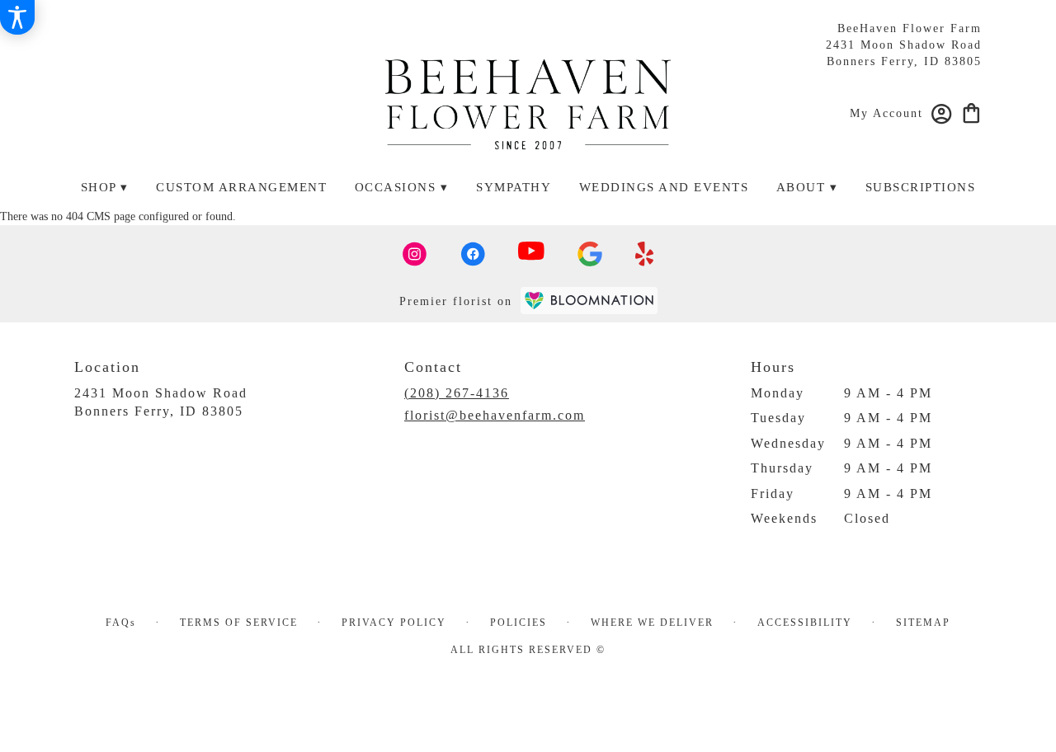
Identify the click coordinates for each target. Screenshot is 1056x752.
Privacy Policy (394, 622)
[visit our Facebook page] (473, 254)
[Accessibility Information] (17, 17)
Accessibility (804, 622)
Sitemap (923, 622)
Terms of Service (239, 622)
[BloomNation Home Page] (589, 300)
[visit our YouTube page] (531, 254)
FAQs (121, 622)
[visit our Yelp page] (645, 254)
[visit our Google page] (590, 254)
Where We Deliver (652, 622)
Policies (518, 622)
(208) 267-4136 (456, 393)
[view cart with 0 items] (971, 111)
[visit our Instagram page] (415, 254)
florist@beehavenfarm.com (494, 415)
